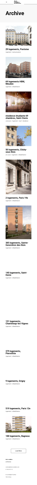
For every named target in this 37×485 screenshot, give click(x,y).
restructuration (16, 52)
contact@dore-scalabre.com (12, 467)
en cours (8, 155)
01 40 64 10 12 (9, 469)
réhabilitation (16, 86)
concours (8, 121)
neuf (20, 121)
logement (8, 52)
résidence (25, 121)
